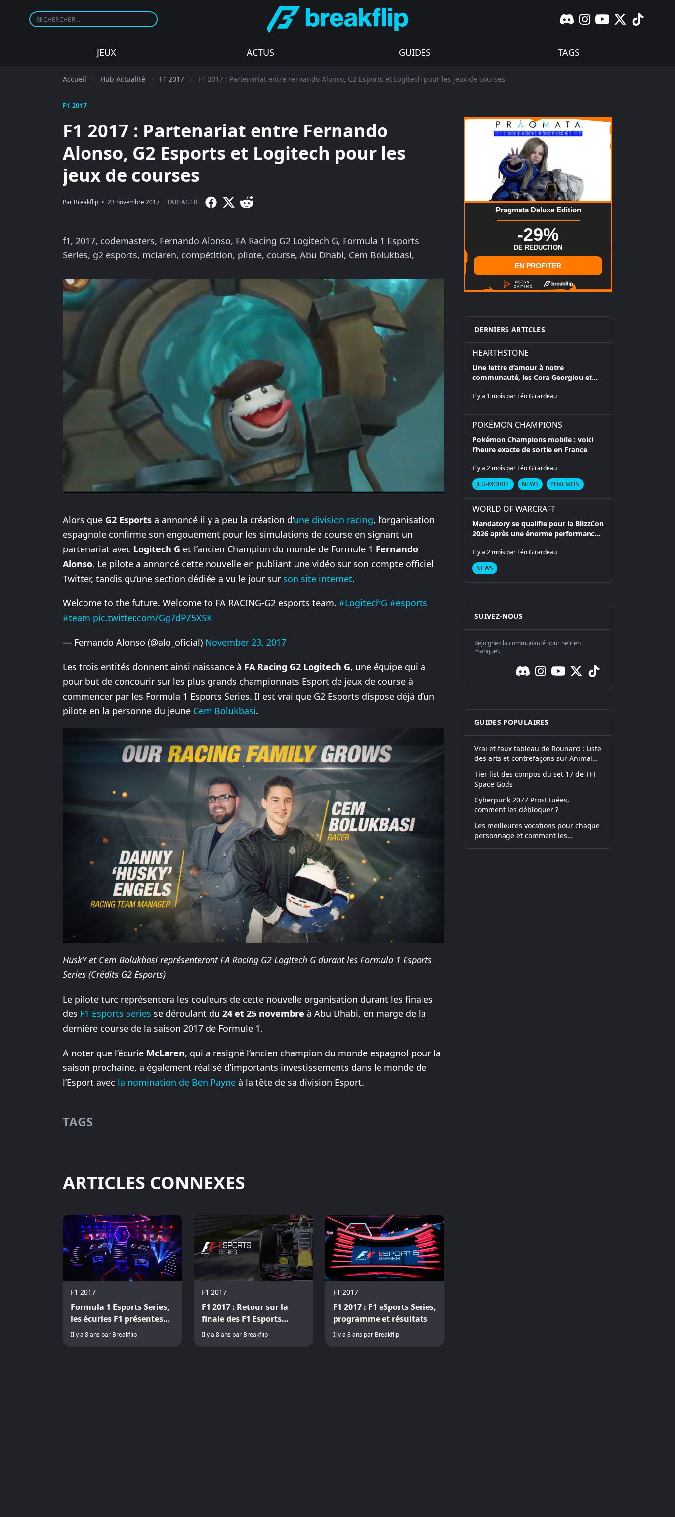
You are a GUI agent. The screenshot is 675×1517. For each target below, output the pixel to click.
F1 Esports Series (115, 1013)
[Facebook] (211, 202)
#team (76, 618)
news (530, 484)
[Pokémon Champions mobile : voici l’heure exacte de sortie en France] (538, 456)
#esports (408, 603)
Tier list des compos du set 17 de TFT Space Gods (535, 779)
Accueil (74, 79)
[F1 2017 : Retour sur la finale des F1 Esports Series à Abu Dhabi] (253, 1281)
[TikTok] (638, 19)
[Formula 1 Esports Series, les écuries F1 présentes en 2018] (122, 1281)
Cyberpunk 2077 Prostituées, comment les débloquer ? (521, 804)
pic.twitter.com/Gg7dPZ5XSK (152, 618)
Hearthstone (500, 352)
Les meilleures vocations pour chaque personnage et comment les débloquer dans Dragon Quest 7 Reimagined (537, 831)
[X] (620, 19)
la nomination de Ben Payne (177, 1082)
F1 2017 (171, 79)
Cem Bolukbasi (224, 710)
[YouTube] (602, 19)
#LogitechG (363, 603)
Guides (415, 52)
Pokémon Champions (517, 425)
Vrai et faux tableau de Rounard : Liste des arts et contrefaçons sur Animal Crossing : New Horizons (537, 753)
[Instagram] (584, 19)
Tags (569, 52)
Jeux (106, 52)
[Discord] (567, 19)
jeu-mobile (493, 484)
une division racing (333, 520)
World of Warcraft (513, 509)
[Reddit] (246, 202)
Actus (260, 52)
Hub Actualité (122, 79)
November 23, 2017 (245, 642)
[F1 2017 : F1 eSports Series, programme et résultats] (384, 1281)
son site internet (317, 579)
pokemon (565, 484)
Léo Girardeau (537, 396)
